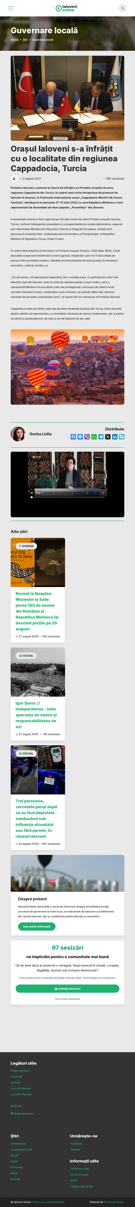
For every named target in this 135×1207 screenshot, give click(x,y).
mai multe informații (36, 926)
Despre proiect (20, 1070)
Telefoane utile (79, 1168)
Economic (17, 1167)
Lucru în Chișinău (21, 1094)
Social (28, 655)
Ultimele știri (18, 1143)
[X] (107, 437)
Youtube (75, 1149)
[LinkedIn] (114, 437)
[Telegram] (101, 437)
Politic (14, 1161)
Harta (73, 1180)
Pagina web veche (81, 1186)
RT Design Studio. (114, 1202)
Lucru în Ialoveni (21, 1088)
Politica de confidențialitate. (48, 1202)
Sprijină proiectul (24, 1113)
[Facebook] (73, 437)
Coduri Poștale (79, 1174)
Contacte (16, 1076)
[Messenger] (80, 437)
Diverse (28, 546)
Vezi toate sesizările (67, 999)
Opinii (14, 1173)
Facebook (76, 1143)
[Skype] (121, 437)
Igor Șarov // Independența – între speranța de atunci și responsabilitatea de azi (36, 715)
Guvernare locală (42, 39)
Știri (25, 39)
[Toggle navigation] (11, 8)
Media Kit (16, 1106)
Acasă (14, 39)
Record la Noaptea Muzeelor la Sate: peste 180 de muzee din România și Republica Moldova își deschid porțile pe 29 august (37, 611)
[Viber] (87, 437)
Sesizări (16, 1082)
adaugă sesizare (69, 988)
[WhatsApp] (94, 437)
